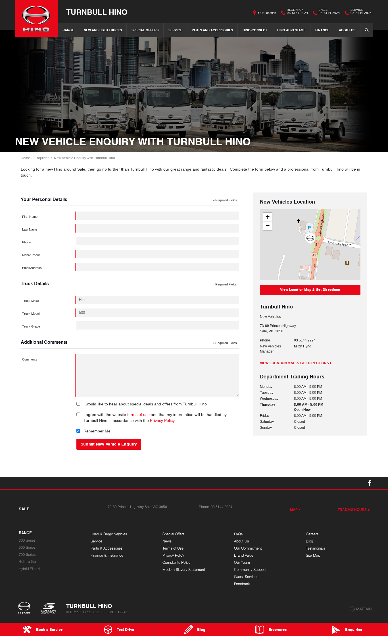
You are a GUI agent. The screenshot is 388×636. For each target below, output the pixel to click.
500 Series (27, 547)
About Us (347, 30)
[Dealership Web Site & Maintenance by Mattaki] (361, 609)
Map (294, 510)
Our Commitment (248, 548)
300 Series (27, 540)
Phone (26, 242)
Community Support (250, 569)
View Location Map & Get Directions (310, 290)
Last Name (29, 229)
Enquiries (42, 158)
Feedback (242, 584)
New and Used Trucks (103, 30)
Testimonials (315, 548)
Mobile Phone (31, 255)
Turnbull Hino (96, 11)
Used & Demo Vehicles (109, 534)
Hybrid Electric (30, 569)
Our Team (242, 562)
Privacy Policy (162, 420)
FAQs (238, 534)
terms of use (138, 414)
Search (366, 30)
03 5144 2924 (297, 12)
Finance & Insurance (107, 555)
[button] (310, 238)
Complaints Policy (176, 562)
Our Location (267, 12)
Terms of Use (172, 548)
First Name (29, 216)
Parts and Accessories (212, 30)
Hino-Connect (255, 30)
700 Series (27, 554)
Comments (29, 359)
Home (25, 158)
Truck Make (30, 301)
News (167, 541)
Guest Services (246, 577)
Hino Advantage (291, 30)
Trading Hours (352, 510)
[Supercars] (48, 609)
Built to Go (27, 562)
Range (68, 30)
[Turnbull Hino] (36, 18)
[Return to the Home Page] (25, 609)
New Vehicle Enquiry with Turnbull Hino (84, 158)
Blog (309, 541)
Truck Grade (31, 326)
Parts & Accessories (106, 548)
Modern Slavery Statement (183, 569)
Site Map (313, 555)
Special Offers (145, 30)
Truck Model (30, 313)
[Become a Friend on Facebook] (370, 483)
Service (175, 30)
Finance (322, 30)
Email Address (32, 268)
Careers (312, 534)
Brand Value (243, 555)
